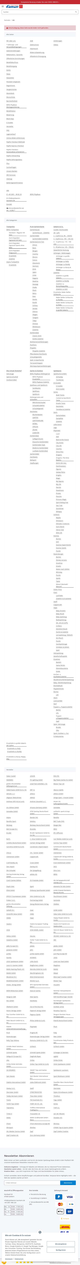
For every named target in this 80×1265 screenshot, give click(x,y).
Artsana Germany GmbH (38, 807)
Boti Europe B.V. (12, 829)
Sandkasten (36, 388)
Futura (34, 260)
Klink (34, 269)
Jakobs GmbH (58, 946)
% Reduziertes (59, 736)
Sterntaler (57, 1088)
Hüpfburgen (34, 463)
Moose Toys (58, 981)
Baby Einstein (61, 611)
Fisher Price (58, 589)
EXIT (57, 542)
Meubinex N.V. (11, 977)
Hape (55, 608)
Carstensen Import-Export (39, 847)
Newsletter (10, 78)
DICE (55, 867)
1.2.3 (57, 434)
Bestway (9, 825)
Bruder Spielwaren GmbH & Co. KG (39, 834)
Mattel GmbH (11, 973)
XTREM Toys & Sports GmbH (63, 1128)
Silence (35, 311)
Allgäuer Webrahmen (13, 798)
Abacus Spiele (58, 790)
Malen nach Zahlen (62, 569)
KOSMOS (33, 958)
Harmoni (35, 266)
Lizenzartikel (58, 701)
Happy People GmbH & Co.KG (61, 919)
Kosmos (56, 536)
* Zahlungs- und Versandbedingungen (14, 46)
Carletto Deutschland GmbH (16, 843)
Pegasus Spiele (35, 1014)
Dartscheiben (60, 415)
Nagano (35, 278)
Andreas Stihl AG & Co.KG (15, 801)
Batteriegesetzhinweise (14, 183)
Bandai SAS (34, 817)
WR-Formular (11, 175)
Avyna (8, 817)
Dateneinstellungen (13, 51)
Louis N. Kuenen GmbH (14, 965)
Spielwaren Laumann (61, 1070)
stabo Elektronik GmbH (38, 1082)
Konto (8, 70)
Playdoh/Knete (59, 689)
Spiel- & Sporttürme (37, 360)
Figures (58, 469)
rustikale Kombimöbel (40, 451)
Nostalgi (35, 284)
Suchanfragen (11, 167)
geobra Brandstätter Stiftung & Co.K (13, 785)
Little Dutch (58, 424)
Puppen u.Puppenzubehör (62, 717)
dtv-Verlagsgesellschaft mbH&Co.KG (62, 881)
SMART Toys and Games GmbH (38, 1071)
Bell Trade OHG (59, 821)
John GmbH (57, 950)
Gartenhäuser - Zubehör (40, 233)
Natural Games (35, 991)
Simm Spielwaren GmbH (62, 1064)
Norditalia (33, 1001)
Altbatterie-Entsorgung (38, 56)
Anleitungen (58, 41)
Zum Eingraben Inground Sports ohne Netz (16, 245)
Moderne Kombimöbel (40, 448)
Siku (57, 730)
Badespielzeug (61, 620)
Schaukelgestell (37, 408)
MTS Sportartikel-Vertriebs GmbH (39, 986)
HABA (32, 914)
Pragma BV (34, 1033)
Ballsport (33, 460)
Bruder (58, 727)
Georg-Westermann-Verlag (39, 904)
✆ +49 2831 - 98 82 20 (14, 194)
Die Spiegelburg (35, 870)
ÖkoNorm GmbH (12, 1007)
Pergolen (33, 348)
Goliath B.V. (10, 910)
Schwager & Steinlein (61, 1052)
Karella (8, 958)
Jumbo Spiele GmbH (37, 954)
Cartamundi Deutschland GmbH (62, 848)
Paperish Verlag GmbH (38, 1011)
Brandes (33, 829)
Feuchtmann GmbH (60, 896)
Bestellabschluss (12, 62)
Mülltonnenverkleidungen (39, 342)
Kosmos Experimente (63, 545)
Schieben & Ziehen (62, 647)
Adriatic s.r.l (10, 794)
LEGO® (32, 776)
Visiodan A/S (58, 1118)
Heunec (32, 936)
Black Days (10, 119)
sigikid (56, 1056)
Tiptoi (58, 581)
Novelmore (60, 490)
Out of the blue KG (36, 1007)
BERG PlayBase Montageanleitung (12, 106)
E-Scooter (9, 123)
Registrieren (10, 86)
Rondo (34, 299)
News (8, 74)
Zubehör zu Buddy (62, 281)
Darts (55, 412)
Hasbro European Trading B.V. (39, 925)
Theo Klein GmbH (36, 1096)
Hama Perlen (60, 665)
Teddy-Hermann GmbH (14, 1096)
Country (35, 254)
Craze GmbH (34, 863)
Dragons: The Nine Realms (62, 459)
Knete (58, 671)
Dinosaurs (59, 521)
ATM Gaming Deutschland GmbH (39, 812)
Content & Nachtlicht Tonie (63, 399)
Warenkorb (10, 93)
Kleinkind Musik (61, 629)
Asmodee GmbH (12, 811)
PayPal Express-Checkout (15, 146)
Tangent (35, 318)
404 (7, 190)
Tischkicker (60, 380)
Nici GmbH (10, 1001)
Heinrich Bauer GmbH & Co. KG (63, 931)
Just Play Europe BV (60, 954)
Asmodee (57, 807)
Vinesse (35, 324)
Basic (34, 248)
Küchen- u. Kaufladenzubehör (60, 675)
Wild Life (59, 533)
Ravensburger (58, 554)
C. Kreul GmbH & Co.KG (38, 839)
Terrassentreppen (36, 363)
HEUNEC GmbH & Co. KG (62, 936)
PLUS (8, 1033)
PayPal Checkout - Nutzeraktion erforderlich (15, 151)
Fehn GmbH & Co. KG (37, 896)
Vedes (8, 1118)
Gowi (31, 910)
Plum (55, 1027)
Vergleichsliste (11, 89)
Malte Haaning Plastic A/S (15, 969)
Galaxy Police (60, 472)
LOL (57, 713)
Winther (33, 1128)
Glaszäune (36, 263)
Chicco (8, 853)
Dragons (59, 455)
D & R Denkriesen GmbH (62, 863)
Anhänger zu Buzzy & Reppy (63, 268)
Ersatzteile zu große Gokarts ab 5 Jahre (16, 744)
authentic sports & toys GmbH (62, 812)
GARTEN (35, 418)
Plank (34, 290)
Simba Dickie (58, 1060)
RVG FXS (56, 776)
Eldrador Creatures (62, 524)
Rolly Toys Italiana (12, 1040)
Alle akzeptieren (61, 1244)
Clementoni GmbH (12, 857)
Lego (55, 427)
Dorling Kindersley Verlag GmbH (15, 875)
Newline (35, 281)
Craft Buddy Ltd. (12, 863)
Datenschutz (19, 1259)
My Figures (60, 481)
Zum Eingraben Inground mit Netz (15, 239)
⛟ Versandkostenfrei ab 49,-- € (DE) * (15, 209)
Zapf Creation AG (12, 1135)
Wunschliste (10, 97)
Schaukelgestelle (36, 357)
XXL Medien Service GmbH (15, 1131)
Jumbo (8, 954)
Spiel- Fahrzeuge (59, 724)
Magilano (57, 965)
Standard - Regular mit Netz (17, 234)
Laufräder (59, 596)
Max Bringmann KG (37, 973)
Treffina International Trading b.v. (37, 1109)
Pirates (58, 493)
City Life (59, 446)
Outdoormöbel (11, 380)
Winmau (56, 1124)
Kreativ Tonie (60, 403)
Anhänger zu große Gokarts (62, 257)
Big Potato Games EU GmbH (63, 780)
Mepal (56, 973)
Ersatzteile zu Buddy (14, 751)
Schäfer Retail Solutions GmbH (14, 1047)
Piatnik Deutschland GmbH (63, 1020)
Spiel (57, 650)
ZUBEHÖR (35, 433)
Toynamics (10, 1108)
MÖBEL (35, 424)
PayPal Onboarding (13, 156)
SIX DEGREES (10, 1070)
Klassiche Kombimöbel (40, 442)
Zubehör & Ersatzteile (63, 599)
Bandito (56, 817)
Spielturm (35, 394)
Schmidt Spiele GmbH (37, 1052)
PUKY (55, 593)
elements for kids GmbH (62, 886)
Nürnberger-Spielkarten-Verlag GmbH (62, 1002)
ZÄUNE (34, 430)
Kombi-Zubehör (37, 339)
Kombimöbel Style (38, 445)
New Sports (34, 997)
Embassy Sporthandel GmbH (40, 890)
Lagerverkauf (11, 134)
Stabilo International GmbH (16, 1082)
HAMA (8, 918)
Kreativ (58, 566)
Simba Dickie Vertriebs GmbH (14, 1065)
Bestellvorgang (11, 66)
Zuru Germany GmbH (37, 1135)
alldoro (32, 794)
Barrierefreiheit (11, 101)
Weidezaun (36, 327)
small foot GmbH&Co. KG (38, 784)
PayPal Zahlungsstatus (14, 160)
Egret (32, 886)
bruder (8, 833)
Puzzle (58, 551)
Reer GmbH (58, 1036)
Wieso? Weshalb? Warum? (62, 585)
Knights (58, 475)
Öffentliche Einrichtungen (15, 58)
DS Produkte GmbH (36, 880)
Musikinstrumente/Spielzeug (64, 680)
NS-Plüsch (59, 638)
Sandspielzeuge (61, 644)
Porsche (59, 496)
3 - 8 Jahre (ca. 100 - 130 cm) (63, 239)
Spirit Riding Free (62, 502)
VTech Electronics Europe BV (40, 1124)
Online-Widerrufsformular (15, 138)
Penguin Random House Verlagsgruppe (62, 1015)
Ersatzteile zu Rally (13, 748)
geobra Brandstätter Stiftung (13, 905)
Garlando (57, 900)
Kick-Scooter (60, 389)
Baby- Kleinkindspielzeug (62, 683)
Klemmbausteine (62, 668)
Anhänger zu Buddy (63, 264)
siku (7, 1060)
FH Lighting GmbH (36, 780)
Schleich (56, 515)
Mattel (56, 969)
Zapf (57, 721)
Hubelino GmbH (12, 940)
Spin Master (10, 1076)
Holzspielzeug (58, 653)
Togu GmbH (58, 1100)
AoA (57, 437)
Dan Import (10, 867)
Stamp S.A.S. (10, 1088)
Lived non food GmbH (61, 961)
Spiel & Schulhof (12, 377)
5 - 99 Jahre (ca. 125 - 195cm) (64, 247)
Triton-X (9, 1114)
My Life (58, 484)
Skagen (35, 315)
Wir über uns (11, 41)
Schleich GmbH (59, 1046)
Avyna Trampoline (12, 262)
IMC (55, 940)
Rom (34, 296)
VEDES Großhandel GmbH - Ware (39, 1119)
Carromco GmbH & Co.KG (15, 847)
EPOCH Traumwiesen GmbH (16, 896)
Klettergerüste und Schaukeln (36, 398)
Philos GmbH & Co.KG (37, 1020)
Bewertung (10, 115)
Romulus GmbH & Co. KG (38, 1040)
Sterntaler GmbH (12, 1092)
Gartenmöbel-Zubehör (40, 239)
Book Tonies (60, 395)
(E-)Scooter (57, 383)
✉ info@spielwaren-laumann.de (13, 199)
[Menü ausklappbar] (3, 5)
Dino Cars (57, 870)
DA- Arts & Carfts (62, 623)
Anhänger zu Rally (62, 261)
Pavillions (33, 345)
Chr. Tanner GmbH (36, 853)
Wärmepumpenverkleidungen (40, 366)
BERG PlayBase (35, 194)
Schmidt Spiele (11, 1052)
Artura (34, 245)
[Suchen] (76, 12)
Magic (58, 478)
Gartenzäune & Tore (37, 242)
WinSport (9, 1128)
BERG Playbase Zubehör (40, 382)
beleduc (33, 821)
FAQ (7, 130)
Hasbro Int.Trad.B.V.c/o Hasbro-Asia (62, 925)
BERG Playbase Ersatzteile (37, 378)
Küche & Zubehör (62, 632)
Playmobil (57, 431)
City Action (59, 443)
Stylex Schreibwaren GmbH (63, 1092)
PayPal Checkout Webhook (15, 142)
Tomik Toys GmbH (12, 1104)
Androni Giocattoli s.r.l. (38, 801)
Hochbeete (34, 457)
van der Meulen (59, 1114)
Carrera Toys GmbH (60, 843)
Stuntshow (59, 508)
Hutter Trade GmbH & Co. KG (39, 941)
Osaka (34, 287)
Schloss (35, 305)
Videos (56, 45)
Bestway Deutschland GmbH (40, 825)
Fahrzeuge (10, 374)
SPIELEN (35, 427)
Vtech (55, 698)
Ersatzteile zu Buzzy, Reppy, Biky (16, 758)
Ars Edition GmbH (12, 807)
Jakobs (32, 946)
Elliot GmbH (10, 890)
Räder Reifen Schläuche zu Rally (64, 304)
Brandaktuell (58, 686)
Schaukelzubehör (38, 405)
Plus (7, 163)
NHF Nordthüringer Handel (63, 997)
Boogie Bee (57, 825)
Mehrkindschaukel (38, 402)
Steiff (55, 602)
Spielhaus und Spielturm (38, 385)
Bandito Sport (11, 821)
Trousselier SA (35, 1114)
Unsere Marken (11, 171)
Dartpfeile (59, 418)
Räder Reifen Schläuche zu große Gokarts (64, 309)
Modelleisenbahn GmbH (14, 981)
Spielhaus (35, 391)
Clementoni (58, 853)
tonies (56, 392)
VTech (8, 1124)
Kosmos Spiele (61, 548)
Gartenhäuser (35, 230)
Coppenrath (58, 605)
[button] (64, 6)
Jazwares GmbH (11, 950)
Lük (57, 695)
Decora (34, 257)
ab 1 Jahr (57, 233)
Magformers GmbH (36, 965)
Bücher (58, 539)
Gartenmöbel (34, 236)
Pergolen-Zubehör (38, 351)
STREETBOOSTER (36, 1092)
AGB (31, 41)
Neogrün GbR (11, 997)
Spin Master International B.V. (39, 1077)
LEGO (55, 958)
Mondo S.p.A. (34, 981)
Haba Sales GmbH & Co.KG (63, 914)
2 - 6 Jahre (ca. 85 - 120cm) (63, 236)
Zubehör (12, 259)
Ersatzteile (12, 256)
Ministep (59, 572)
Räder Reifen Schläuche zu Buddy (64, 298)
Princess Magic (61, 499)
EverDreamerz (61, 466)
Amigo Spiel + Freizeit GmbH (63, 798)
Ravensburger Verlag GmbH (39, 1036)
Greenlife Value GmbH (14, 914)
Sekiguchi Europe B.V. (14, 1056)
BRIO (55, 829)
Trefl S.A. (57, 1108)
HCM (8, 930)
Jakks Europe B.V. (12, 946)
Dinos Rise (59, 452)
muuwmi (57, 985)
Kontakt (9, 204)
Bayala (58, 518)
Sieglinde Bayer (35, 1056)
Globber (56, 904)
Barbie (58, 710)
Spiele (58, 578)
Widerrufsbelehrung (37, 52)
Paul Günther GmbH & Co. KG (15, 1015)
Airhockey (59, 377)
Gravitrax (59, 563)
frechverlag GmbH (36, 900)
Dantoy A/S (34, 867)
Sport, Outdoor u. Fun (61, 733)
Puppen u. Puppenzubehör (63, 707)
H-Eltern (59, 626)
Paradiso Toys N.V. (60, 1011)
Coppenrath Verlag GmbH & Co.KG (63, 858)
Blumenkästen (37, 415)
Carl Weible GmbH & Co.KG (63, 839)
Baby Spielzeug (61, 617)
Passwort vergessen (13, 82)
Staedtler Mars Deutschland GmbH (63, 1083)
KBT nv (32, 790)
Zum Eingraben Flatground (14, 252)
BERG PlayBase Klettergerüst (40, 374)
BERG (55, 874)
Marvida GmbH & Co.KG (38, 969)
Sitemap (9, 179)
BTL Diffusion (58, 833)
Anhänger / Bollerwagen (62, 253)
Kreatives (57, 659)
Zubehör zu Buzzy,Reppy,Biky (62, 285)
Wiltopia (59, 512)
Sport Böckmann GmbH (62, 1076)
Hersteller (9, 126)
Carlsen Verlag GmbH (37, 843)
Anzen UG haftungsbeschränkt (61, 802)
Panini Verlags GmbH (13, 1011)
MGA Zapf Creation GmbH (63, 977)
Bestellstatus (10, 111)
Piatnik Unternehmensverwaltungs (16, 1028)
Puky (55, 1033)
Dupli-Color (10, 886)
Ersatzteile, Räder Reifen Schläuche (62, 293)
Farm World (60, 527)
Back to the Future (62, 440)
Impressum (9, 1259)
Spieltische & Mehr (60, 374)
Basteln (58, 662)
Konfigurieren (61, 1250)
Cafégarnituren (37, 439)
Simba (32, 1060)
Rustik (34, 302)
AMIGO (32, 798)
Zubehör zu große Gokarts (62, 277)
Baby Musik (60, 614)
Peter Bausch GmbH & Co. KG (15, 1022)
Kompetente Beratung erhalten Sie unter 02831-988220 (39, 2)
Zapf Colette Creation (61, 1131)
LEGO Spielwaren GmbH (14, 961)
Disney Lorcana (61, 560)
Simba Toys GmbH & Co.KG (39, 1064)
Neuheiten (33, 412)
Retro (34, 293)
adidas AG (33, 874)
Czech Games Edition (13, 880)
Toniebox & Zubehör (63, 409)
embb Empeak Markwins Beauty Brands (62, 891)
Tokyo (34, 321)
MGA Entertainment (37, 977)
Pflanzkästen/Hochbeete (38, 354)
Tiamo (8, 1100)
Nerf (55, 704)
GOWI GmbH (58, 910)
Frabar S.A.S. (10, 900)
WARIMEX (9, 780)
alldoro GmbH (58, 794)
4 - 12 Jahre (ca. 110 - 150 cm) (62, 243)
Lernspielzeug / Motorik (64, 635)
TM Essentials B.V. (36, 1100)
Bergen (35, 251)
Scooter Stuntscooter (61, 230)
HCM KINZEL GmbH (36, 930)
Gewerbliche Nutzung (61, 250)
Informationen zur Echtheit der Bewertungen (60, 1262)
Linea (34, 275)
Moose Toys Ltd (59, 784)
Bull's (8, 839)
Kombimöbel (34, 333)
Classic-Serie (36, 336)
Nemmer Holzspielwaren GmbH (62, 992)
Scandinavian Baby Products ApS (63, 1041)
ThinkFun (57, 1096)
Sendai (34, 308)
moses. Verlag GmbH (13, 985)
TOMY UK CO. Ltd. (36, 1104)
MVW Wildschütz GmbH (14, 991)
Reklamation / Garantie (14, 55)
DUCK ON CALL (61, 463)
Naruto (58, 487)
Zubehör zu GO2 (62, 289)
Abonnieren (68, 1183)
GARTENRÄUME (37, 421)
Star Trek (59, 505)
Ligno (34, 272)
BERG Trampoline (12, 230)
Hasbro (8, 924)
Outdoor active (59, 1007)
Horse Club (60, 530)
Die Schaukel (10, 870)
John (31, 950)
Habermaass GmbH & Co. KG (16, 790)
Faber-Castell (11, 776)
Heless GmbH (11, 936)
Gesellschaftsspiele (60, 656)
